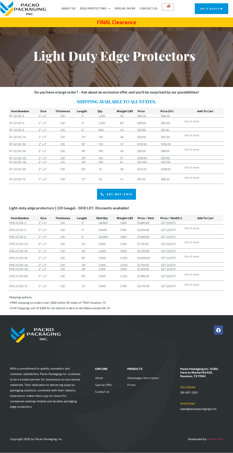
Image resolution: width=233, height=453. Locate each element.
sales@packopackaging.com (198, 408)
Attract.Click (215, 439)
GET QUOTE (168, 222)
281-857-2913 (189, 392)
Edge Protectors (93, 8)
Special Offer (124, 8)
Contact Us (148, 8)
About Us (69, 8)
